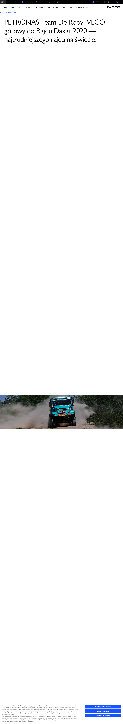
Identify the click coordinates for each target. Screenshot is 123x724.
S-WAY (48, 7)
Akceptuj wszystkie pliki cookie (103, 706)
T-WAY (71, 7)
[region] (61, 713)
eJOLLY (20, 7)
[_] (87, 2)
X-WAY (63, 7)
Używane (33, 2)
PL (4, 2)
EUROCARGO (39, 7)
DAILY (6, 7)
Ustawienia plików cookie (103, 715)
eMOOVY (29, 7)
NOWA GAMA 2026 (82, 7)
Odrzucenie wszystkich (103, 711)
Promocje (26, 2)
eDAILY (13, 7)
